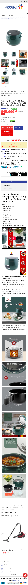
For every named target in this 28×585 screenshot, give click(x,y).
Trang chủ (4, 15)
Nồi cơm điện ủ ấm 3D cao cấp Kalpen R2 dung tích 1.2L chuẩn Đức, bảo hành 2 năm (13, 18)
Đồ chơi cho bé (7, 561)
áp (21, 505)
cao (21, 503)
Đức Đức (21, 507)
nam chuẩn (15, 507)
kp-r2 (7, 507)
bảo (3, 509)
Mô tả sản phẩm (8, 182)
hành (7, 509)
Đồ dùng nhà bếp (8, 568)
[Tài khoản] (21, 1)
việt (10, 507)
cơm (8, 503)
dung (11, 505)
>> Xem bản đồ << (20, 160)
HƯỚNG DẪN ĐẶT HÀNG (10, 188)
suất (3, 507)
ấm (18, 503)
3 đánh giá (8, 108)
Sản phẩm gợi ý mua (9, 516)
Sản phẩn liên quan (9, 512)
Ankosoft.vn (16, 580)
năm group (12, 509)
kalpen (7, 505)
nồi (5, 503)
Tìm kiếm (11, 15)
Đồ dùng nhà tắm (8, 564)
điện (12, 503)
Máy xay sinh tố (7, 571)
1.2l (18, 505)
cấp (3, 505)
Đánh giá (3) (7, 185)
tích (15, 505)
